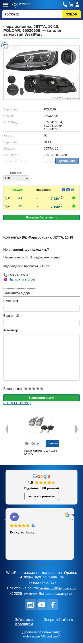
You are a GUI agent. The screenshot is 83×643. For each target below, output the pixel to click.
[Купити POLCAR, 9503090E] (73, 197)
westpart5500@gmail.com (58, 588)
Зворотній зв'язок (58, 620)
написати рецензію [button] (41, 496)
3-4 (20, 198)
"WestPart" (30, 594)
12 (20, 206)
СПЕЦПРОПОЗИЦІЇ (17, 403)
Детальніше (67, 161)
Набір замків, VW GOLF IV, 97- (41, 452)
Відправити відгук (41, 397)
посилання (52, 161)
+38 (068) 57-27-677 (41, 582)
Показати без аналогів (41, 217)
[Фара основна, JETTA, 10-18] (41, 72)
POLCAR (16, 190)
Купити (53, 443)
